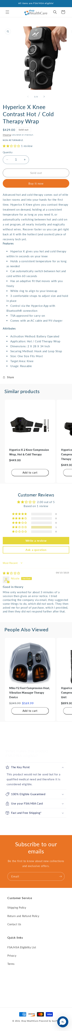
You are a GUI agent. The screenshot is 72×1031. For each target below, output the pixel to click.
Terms (11, 963)
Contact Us (14, 924)
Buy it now (36, 183)
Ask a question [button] (35, 549)
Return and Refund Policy (23, 916)
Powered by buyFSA (49, 1021)
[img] (11, 573)
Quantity (8, 152)
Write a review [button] (36, 540)
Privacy (11, 955)
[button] (7, 12)
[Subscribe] (60, 876)
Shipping (7, 135)
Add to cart (30, 472)
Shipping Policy (16, 907)
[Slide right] (44, 97)
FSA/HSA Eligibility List (21, 947)
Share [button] (10, 377)
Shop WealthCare (30, 1021)
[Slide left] (28, 97)
